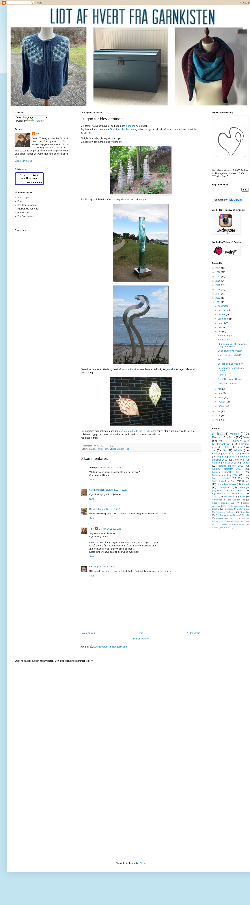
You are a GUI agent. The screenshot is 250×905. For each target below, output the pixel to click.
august (221, 323)
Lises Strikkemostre (120, 449)
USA (221, 440)
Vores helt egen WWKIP (229, 355)
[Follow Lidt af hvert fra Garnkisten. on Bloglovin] (228, 201)
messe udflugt (238, 524)
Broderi (245, 484)
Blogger (143, 863)
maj (220, 389)
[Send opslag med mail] (111, 446)
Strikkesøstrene (221, 443)
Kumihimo (235, 521)
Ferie (240, 447)
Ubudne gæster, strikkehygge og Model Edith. (232, 345)
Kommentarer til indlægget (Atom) (110, 647)
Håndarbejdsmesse (226, 484)
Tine (91, 529)
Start (141, 633)
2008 (218, 420)
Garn (246, 437)
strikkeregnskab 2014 (225, 518)
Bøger (220, 456)
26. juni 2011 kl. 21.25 (110, 529)
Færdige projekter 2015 (226, 472)
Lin (90, 566)
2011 (218, 302)
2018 (218, 272)
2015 (218, 285)
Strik (215, 434)
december (223, 306)
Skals (215, 496)
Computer (225, 487)
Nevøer (237, 440)
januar (221, 406)
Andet (92, 449)
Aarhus (242, 518)
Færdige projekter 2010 (224, 453)
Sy (224, 450)
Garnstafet (217, 500)
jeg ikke (171, 369)
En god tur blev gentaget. (230, 351)
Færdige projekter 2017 (223, 503)
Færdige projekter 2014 (225, 475)
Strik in (245, 453)
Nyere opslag (88, 633)
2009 (218, 415)
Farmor (130, 126)
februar (222, 401)
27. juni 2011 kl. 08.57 (104, 566)
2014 (218, 289)
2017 (218, 276)
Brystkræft (217, 493)
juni (220, 331)
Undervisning (243, 509)
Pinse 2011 (223, 375)
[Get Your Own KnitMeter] (29, 184)
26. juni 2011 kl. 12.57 (116, 490)
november (223, 310)
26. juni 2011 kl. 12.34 (110, 467)
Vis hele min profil (23, 161)
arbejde (238, 450)
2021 (218, 268)
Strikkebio (244, 512)
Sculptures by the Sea (122, 129)
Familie (99, 449)
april (220, 393)
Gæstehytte (236, 493)
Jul (213, 450)
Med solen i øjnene (227, 383)
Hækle (245, 481)
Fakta (231, 437)
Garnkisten (238, 460)
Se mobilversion (141, 638)
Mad (240, 478)
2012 (218, 298)
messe (224, 524)
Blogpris (215, 509)
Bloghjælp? (223, 339)
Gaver (232, 456)
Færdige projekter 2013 (224, 462)
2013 (218, 293)
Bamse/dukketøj (238, 506)
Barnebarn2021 (218, 521)
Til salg (245, 515)
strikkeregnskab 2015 (221, 527)
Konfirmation (229, 497)
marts (221, 397)
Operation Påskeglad (225, 512)
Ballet (242, 497)
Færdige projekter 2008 (226, 469)
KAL (240, 490)
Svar (91, 479)
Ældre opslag (193, 633)
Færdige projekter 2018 (227, 515)
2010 (218, 411)
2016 (218, 281)
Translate (39, 121)
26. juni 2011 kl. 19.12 (109, 509)
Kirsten (93, 509)
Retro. (221, 359)
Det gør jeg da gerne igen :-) (232, 364)
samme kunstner (130, 369)
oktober (222, 314)
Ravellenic (228, 509)
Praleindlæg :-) (225, 335)
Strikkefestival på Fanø (224, 481)
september (223, 319)
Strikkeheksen (97, 490)
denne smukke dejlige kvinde (134, 431)
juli (219, 327)
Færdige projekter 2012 (230, 466)
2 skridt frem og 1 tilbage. (230, 379)
